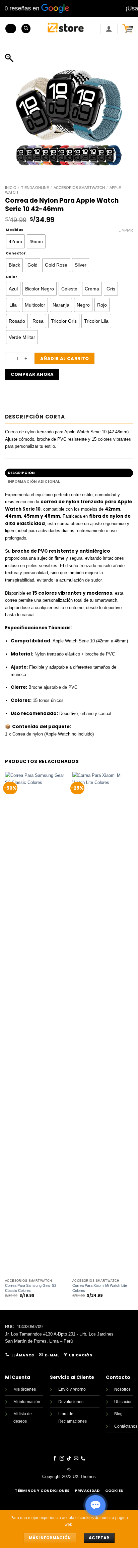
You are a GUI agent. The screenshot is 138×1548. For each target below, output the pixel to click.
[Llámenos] (83, 1458)
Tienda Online (35, 188)
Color (11, 277)
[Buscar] (25, 28)
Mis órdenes (24, 1389)
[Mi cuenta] (109, 28)
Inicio (10, 188)
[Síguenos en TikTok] (69, 1458)
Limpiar (126, 230)
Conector (16, 253)
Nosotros (122, 1389)
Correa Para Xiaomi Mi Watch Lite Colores (99, 1288)
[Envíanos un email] (76, 1458)
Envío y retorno (72, 1389)
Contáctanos (125, 1426)
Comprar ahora (32, 374)
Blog (118, 1414)
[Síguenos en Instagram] (62, 1458)
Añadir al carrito (64, 358)
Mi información (26, 1401)
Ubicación (123, 1401)
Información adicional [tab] (34, 481)
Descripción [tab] (21, 472)
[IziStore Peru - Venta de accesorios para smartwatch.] (65, 28)
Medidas (14, 230)
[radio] (15, 241)
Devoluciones (70, 1401)
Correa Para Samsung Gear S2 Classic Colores (30, 1288)
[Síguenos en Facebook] (55, 1458)
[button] (10, 28)
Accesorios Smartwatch (79, 188)
